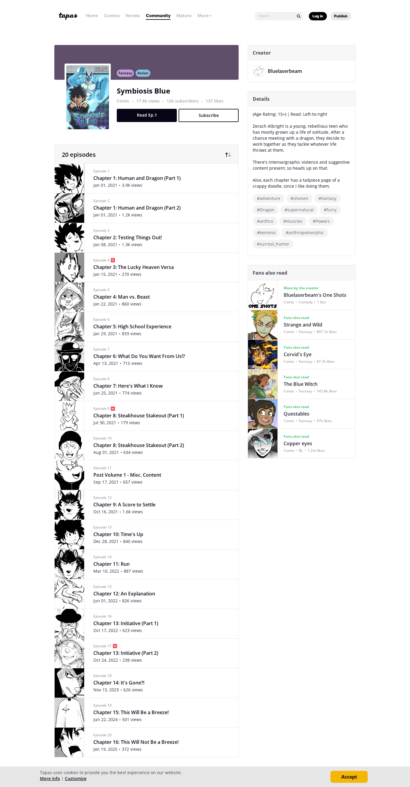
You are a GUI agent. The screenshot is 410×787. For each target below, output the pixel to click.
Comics (112, 15)
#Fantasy (327, 198)
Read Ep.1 (147, 115)
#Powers (321, 221)
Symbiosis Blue (143, 91)
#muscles (293, 221)
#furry (330, 210)
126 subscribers (183, 101)
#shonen (299, 198)
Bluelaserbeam (285, 71)
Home (92, 15)
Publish (341, 16)
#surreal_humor (273, 244)
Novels (133, 15)
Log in (317, 16)
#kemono (266, 232)
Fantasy (125, 73)
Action (143, 73)
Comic (123, 101)
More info (50, 778)
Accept (349, 777)
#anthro (265, 221)
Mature (183, 15)
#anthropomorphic (305, 232)
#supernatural (299, 210)
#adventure (268, 198)
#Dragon (265, 210)
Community (158, 15)
